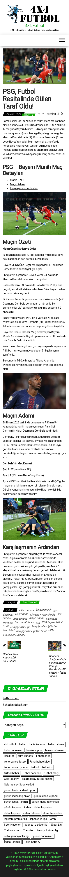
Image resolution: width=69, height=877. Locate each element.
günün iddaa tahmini (16, 801)
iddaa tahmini (31, 813)
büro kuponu (25, 756)
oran (53, 819)
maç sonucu (20, 618)
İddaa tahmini (12, 842)
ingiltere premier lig (15, 819)
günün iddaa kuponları (17, 796)
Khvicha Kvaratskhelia (42, 614)
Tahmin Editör (54, 113)
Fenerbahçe (43, 756)
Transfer (28, 830)
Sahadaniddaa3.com (15, 705)
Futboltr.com (11, 698)
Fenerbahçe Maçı (40, 761)
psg (38, 622)
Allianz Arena (26, 610)
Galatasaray (11, 778)
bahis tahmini (56, 744)
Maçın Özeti (17, 179)
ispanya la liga (38, 819)
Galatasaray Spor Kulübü (19, 784)
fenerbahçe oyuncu (16, 767)
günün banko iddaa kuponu (20, 790)
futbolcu (47, 767)
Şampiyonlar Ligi (19, 627)
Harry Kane (21, 613)
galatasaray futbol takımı (37, 778)
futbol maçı (51, 773)
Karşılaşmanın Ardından (24, 188)
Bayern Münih (24, 129)
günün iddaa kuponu (45, 796)
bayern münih (43, 609)
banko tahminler (55, 750)
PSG (51, 125)
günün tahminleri (42, 836)
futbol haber (11, 773)
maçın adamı (36, 617)
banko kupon (34, 750)
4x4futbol (10, 744)
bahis (22, 744)
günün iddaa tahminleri (45, 801)
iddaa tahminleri (52, 813)
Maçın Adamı (17, 184)
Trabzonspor (12, 830)
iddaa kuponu (12, 813)
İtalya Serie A (32, 842)
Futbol (35, 767)
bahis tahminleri (13, 750)
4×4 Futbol (34, 25)
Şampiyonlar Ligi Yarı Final (31, 631)
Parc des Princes (24, 622)
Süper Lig (56, 824)
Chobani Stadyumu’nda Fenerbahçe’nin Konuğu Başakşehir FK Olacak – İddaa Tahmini (57, 666)
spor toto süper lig (35, 824)
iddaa (27, 807)
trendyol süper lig (47, 830)
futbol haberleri (31, 773)
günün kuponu (12, 807)
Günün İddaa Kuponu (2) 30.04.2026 (10, 657)
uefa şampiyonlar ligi (16, 836)
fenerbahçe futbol (15, 761)
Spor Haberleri (29, 602)
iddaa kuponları (43, 807)
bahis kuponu (37, 744)
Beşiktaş (9, 756)
